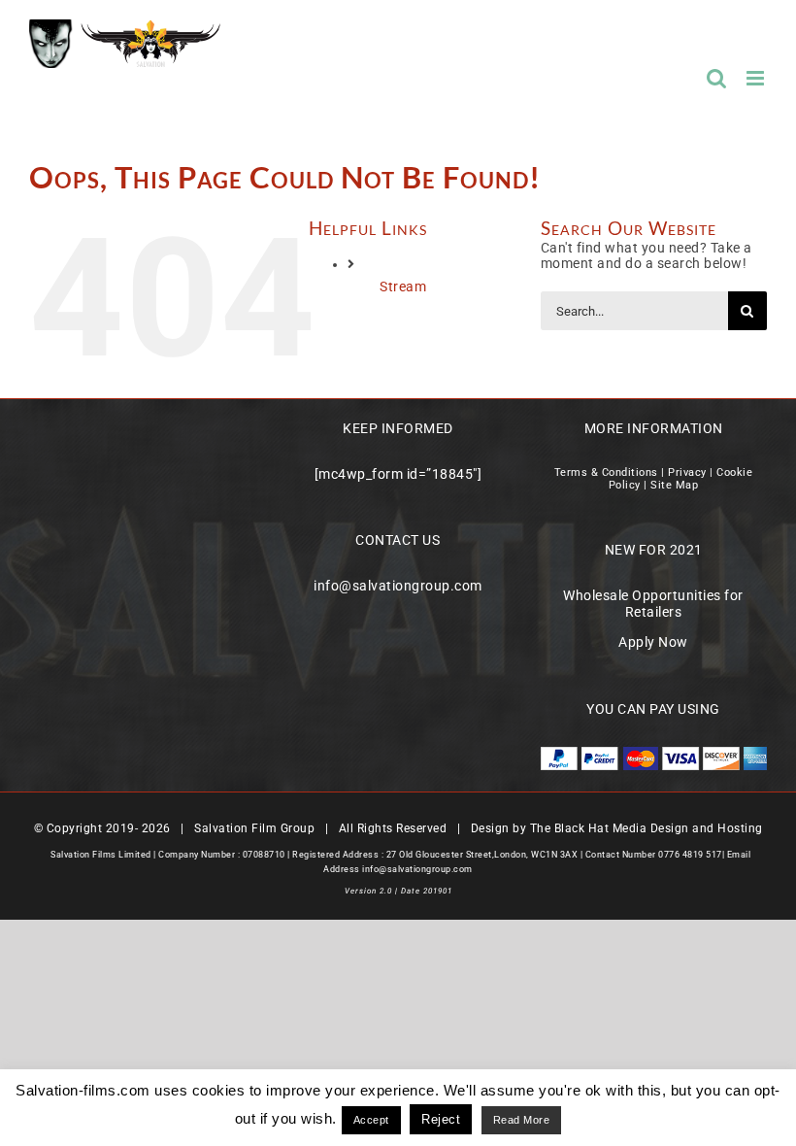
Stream (403, 286)
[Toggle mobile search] (717, 78)
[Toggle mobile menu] (757, 78)
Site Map (674, 485)
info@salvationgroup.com (398, 585)
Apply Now (653, 642)
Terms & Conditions (606, 472)
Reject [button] (440, 1119)
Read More (521, 1120)
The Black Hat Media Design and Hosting (646, 828)
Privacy (687, 472)
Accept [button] (371, 1120)
